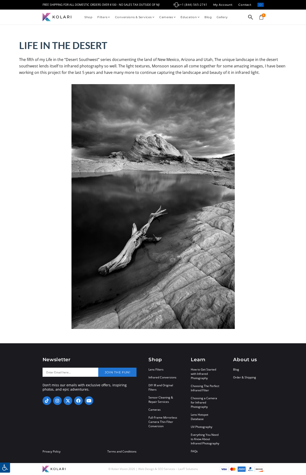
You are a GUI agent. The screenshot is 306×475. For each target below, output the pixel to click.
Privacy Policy (51, 451)
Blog (208, 17)
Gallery (222, 17)
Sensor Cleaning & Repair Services (160, 399)
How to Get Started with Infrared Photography (203, 373)
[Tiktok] (47, 400)
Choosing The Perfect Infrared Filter (205, 388)
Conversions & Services (133, 17)
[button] (5, 468)
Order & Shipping (244, 377)
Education (188, 17)
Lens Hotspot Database (199, 417)
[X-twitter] (68, 400)
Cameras (166, 17)
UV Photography (201, 427)
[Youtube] (89, 400)
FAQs (194, 451)
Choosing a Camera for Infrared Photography (204, 402)
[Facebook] (78, 400)
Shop (88, 17)
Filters (102, 17)
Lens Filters (156, 369)
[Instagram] (57, 400)
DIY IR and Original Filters (160, 387)
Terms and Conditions (122, 451)
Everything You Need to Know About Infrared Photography (205, 439)
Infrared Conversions (162, 377)
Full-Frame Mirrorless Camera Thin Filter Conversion (162, 421)
